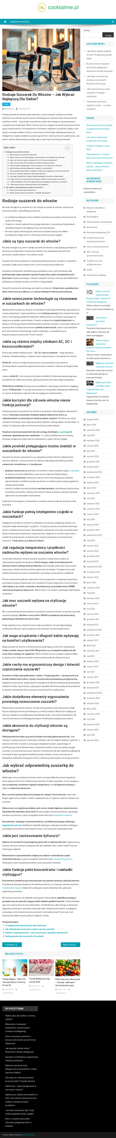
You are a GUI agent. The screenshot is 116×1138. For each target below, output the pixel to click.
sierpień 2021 (93, 640)
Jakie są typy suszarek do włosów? (23, 155)
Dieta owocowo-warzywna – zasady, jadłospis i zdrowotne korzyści (67, 982)
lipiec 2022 (91, 582)
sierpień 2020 (93, 703)
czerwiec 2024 (93, 509)
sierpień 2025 (93, 482)
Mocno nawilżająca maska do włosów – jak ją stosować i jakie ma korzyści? (99, 166)
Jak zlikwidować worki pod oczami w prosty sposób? (30, 929)
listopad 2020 (93, 688)
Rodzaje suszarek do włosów (17, 152)
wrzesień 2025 (93, 477)
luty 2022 (91, 609)
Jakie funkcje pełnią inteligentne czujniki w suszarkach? (31, 168)
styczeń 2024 (93, 525)
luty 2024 (91, 519)
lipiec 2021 (91, 645)
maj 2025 (91, 498)
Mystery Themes (28, 1135)
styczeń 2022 (93, 614)
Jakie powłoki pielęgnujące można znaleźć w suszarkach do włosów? (36, 166)
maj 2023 (91, 540)
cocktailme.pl (24, 109)
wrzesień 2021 (93, 635)
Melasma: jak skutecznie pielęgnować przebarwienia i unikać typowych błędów (21, 1069)
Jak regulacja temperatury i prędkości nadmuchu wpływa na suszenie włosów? (39, 171)
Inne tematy (92, 227)
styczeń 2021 (93, 677)
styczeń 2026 (93, 456)
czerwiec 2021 (93, 651)
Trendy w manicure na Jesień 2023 (39, 980)
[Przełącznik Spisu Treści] (66, 148)
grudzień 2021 (93, 619)
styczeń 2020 (93, 740)
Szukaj (87, 30)
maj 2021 (91, 656)
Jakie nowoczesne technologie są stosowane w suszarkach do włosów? (37, 157)
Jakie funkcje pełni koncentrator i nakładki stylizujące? (30, 193)
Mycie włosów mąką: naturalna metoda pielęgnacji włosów (71, 945)
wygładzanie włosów (11, 825)
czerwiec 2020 (93, 714)
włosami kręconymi (63, 859)
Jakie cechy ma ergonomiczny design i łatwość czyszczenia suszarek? (37, 179)
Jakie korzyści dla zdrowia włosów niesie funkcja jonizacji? (32, 163)
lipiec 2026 (91, 425)
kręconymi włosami (63, 815)
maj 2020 (91, 719)
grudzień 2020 (93, 682)
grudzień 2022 (93, 556)
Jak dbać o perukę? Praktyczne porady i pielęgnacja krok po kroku (14, 945)
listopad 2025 (93, 467)
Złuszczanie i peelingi (96, 275)
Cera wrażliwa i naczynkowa (99, 222)
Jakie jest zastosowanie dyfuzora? (23, 190)
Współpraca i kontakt (19, 22)
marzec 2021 (93, 666)
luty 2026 (91, 451)
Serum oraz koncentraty (98, 247)
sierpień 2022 (93, 577)
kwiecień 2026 (93, 440)
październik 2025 (94, 472)
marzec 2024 (93, 514)
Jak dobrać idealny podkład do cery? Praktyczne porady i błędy (99, 55)
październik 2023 (94, 535)
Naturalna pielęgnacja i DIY (98, 232)
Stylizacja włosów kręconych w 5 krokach (24, 936)
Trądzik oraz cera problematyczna (94, 263)
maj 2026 (91, 435)
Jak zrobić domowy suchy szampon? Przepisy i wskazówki (98, 93)
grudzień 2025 (93, 461)
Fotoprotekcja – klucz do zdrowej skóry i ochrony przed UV (14, 982)
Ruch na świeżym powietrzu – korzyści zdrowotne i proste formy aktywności (20, 1040)
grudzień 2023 (93, 530)
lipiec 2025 (91, 488)
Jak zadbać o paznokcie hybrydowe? (97, 321)
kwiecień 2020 (93, 724)
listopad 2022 (93, 561)
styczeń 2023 (93, 551)
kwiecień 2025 (93, 503)
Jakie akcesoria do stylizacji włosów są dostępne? (29, 184)
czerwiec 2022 (93, 588)
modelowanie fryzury (11, 888)
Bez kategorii (92, 217)
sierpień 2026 (93, 419)
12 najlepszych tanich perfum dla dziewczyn (25, 925)
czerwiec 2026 (93, 430)
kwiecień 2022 (93, 598)
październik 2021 (94, 630)
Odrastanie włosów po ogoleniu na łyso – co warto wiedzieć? (99, 105)
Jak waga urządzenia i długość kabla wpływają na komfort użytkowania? (36, 176)
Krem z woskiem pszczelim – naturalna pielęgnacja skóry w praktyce (18, 1122)
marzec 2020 (93, 730)
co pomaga (64, 432)
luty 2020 (91, 735)
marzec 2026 (93, 446)
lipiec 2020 (91, 709)
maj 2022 (91, 593)
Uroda (6, 104)
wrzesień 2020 (93, 698)
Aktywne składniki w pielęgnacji (96, 210)
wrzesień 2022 (93, 572)
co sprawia (74, 471)
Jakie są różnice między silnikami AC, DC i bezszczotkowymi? (33, 160)
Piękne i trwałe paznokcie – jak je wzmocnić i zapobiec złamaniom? (36, 933)
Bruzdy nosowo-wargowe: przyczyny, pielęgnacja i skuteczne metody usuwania (99, 67)
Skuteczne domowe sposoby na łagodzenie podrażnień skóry (99, 128)
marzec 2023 (93, 546)
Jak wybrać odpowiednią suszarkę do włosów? (24, 187)
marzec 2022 (93, 603)
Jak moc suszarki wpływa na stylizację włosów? (28, 174)
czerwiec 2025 (93, 493)
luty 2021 (91, 672)
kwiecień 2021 (93, 661)
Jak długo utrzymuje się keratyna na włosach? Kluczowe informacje (97, 80)
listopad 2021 (93, 625)
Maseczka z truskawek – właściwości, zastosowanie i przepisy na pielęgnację (17, 1027)
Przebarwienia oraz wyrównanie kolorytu (96, 240)
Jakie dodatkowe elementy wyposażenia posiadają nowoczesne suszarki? (38, 182)
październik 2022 (94, 567)
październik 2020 (94, 693)
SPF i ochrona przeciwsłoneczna (95, 254)
